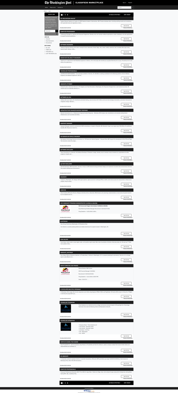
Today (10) (48, 49)
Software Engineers (66, 44)
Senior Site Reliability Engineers (70, 58)
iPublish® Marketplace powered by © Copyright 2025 (89, 391)
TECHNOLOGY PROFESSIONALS (68, 71)
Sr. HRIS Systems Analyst (67, 18)
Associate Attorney (66, 84)
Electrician (63, 221)
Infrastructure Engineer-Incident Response (74, 110)
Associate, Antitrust (66, 252)
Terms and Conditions (89, 388)
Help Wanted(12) (50, 41)
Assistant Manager (66, 123)
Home (46, 7)
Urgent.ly (63, 60)
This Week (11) (49, 51)
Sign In (124, 2)
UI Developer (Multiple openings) (70, 289)
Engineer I (63, 177)
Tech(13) (48, 39)
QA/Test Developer (66, 164)
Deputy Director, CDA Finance (69, 265)
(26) (46, 37)
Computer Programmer (67, 31)
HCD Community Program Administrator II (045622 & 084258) (78, 203)
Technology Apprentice (67, 320)
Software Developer (66, 149)
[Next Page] (65, 15)
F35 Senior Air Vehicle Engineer (70, 136)
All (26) (48, 47)
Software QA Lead (65, 97)
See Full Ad (126, 25)
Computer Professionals (68, 369)
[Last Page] (67, 15)
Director (63, 190)
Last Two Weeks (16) (51, 53)
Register (130, 2)
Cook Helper (64, 239)
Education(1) (49, 42)
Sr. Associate (64, 356)
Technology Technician (67, 302)
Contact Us (60, 7)
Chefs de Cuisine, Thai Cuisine (69, 342)
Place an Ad (52, 7)
